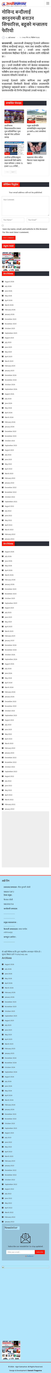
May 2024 (8, 408)
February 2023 (10, 478)
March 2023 (9, 473)
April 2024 (8, 412)
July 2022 (8, 510)
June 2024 (8, 403)
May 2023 (8, 464)
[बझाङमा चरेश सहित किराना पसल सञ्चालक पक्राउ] (37, 148)
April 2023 (8, 468)
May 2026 (8, 295)
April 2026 (8, 300)
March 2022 (9, 529)
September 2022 (11, 501)
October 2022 (10, 497)
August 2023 (9, 450)
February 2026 (10, 309)
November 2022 (10, 492)
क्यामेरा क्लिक (31, 122)
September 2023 (11, 445)
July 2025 (8, 342)
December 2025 (10, 319)
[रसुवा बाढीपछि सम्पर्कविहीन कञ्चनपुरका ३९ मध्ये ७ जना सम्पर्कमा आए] (37, 116)
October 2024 (10, 384)
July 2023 (8, 454)
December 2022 (10, 487)
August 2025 (9, 337)
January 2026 (9, 314)
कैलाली (7, 122)
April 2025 (8, 356)
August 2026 (9, 281)
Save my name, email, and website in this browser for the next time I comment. (24, 230)
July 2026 (8, 286)
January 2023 (9, 482)
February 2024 (10, 422)
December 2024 (10, 375)
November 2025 (10, 323)
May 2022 (8, 520)
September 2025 (11, 333)
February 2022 (10, 534)
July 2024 (8, 398)
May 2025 (8, 351)
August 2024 (9, 394)
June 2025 (8, 347)
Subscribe (39, 1252)
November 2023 (10, 436)
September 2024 (11, 389)
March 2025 (9, 361)
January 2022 (9, 539)
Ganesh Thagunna (35, 1370)
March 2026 (9, 305)
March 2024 (9, 417)
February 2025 (10, 365)
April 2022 (8, 525)
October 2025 (10, 328)
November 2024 (11, 380)
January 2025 (9, 370)
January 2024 (9, 426)
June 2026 (8, 291)
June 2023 (8, 459)
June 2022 (8, 515)
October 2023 (10, 440)
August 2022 (9, 506)
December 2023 (10, 431)
